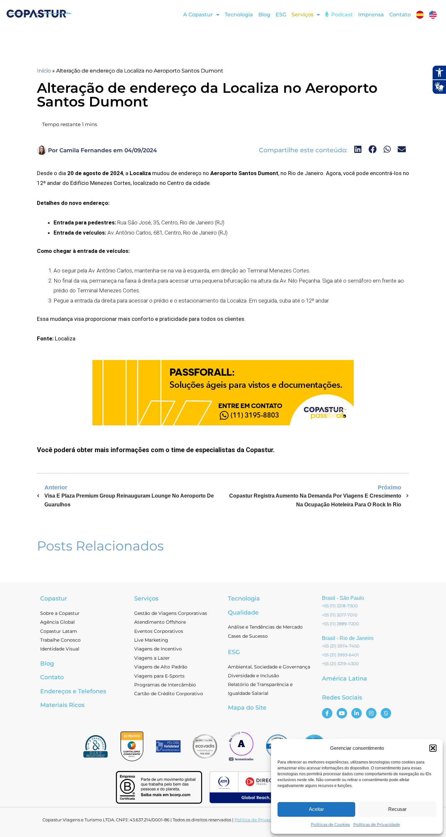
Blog (264, 14)
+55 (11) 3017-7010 (340, 614)
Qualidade (243, 612)
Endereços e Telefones (73, 691)
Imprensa (371, 14)
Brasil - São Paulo (343, 598)
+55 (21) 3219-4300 (340, 663)
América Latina (344, 678)
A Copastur (198, 14)
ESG (281, 14)
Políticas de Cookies (330, 824)
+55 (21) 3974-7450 (340, 645)
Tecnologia (239, 14)
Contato (400, 14)
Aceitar (316, 809)
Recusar (397, 809)
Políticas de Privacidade (376, 824)
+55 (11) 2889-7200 (340, 623)
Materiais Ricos (62, 705)
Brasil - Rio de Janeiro (348, 638)
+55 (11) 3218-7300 (340, 605)
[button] (433, 748)
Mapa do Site (247, 707)
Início (44, 71)
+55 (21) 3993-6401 (340, 654)
